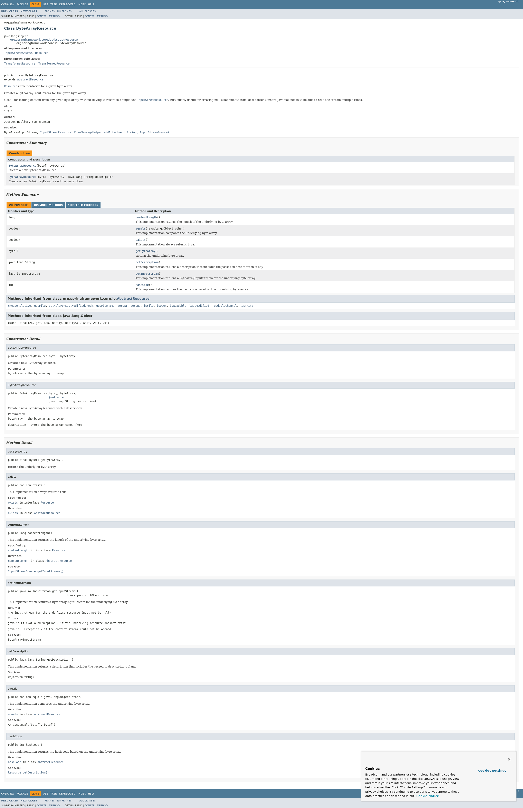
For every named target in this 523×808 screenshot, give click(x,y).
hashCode (142, 284)
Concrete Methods (83, 204)
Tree (53, 4)
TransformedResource (19, 63)
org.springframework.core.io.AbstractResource (44, 39)
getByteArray (145, 251)
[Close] (509, 759)
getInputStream (147, 273)
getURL (135, 305)
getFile (40, 305)
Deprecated (67, 4)
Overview (7, 4)
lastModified (199, 305)
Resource (41, 53)
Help (91, 4)
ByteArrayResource (22, 165)
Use (45, 4)
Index (82, 4)
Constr (42, 16)
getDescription (147, 262)
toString (246, 305)
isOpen (162, 305)
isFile (148, 305)
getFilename (105, 305)
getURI (122, 305)
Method (54, 16)
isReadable (178, 305)
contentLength (146, 217)
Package (22, 4)
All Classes (87, 11)
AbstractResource (30, 79)
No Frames (64, 11)
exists (140, 239)
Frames (50, 11)
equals (140, 228)
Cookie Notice (427, 796)
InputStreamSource (18, 53)
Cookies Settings (492, 770)
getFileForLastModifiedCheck (71, 305)
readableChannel (224, 305)
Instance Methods (48, 204)
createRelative (19, 305)
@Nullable (56, 397)
